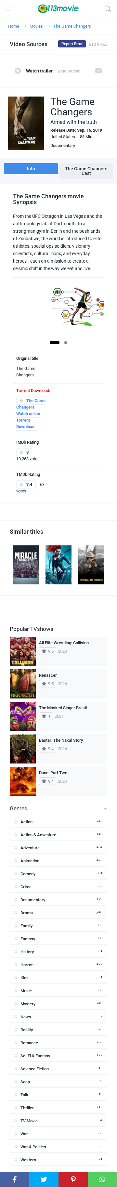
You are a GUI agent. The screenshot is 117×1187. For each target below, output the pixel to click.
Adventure (30, 847)
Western (28, 1159)
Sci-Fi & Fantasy (35, 1055)
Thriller (27, 1107)
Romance (29, 1042)
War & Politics (33, 1146)
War (24, 1133)
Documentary (62, 145)
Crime (26, 886)
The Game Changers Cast (86, 171)
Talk (24, 1094)
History (27, 951)
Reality (26, 1029)
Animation (29, 860)
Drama (26, 912)
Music (26, 990)
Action (26, 821)
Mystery (27, 1003)
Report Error (72, 44)
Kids (24, 977)
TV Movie (29, 1120)
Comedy (27, 873)
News (25, 1016)
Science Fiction (34, 1068)
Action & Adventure (38, 834)
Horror (26, 964)
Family (26, 925)
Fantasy (27, 938)
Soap (25, 1081)
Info (31, 168)
